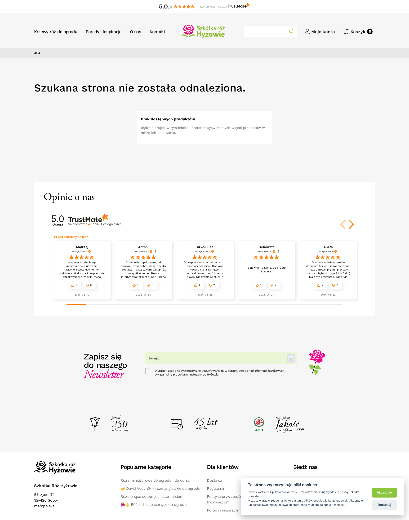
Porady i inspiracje (222, 510)
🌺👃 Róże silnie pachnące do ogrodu (153, 504)
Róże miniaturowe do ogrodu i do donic (155, 480)
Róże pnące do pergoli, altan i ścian (151, 496)
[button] (357, 31)
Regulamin (216, 488)
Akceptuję (384, 492)
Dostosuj (384, 505)
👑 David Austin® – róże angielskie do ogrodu (160, 488)
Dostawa (214, 480)
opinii (105, 224)
